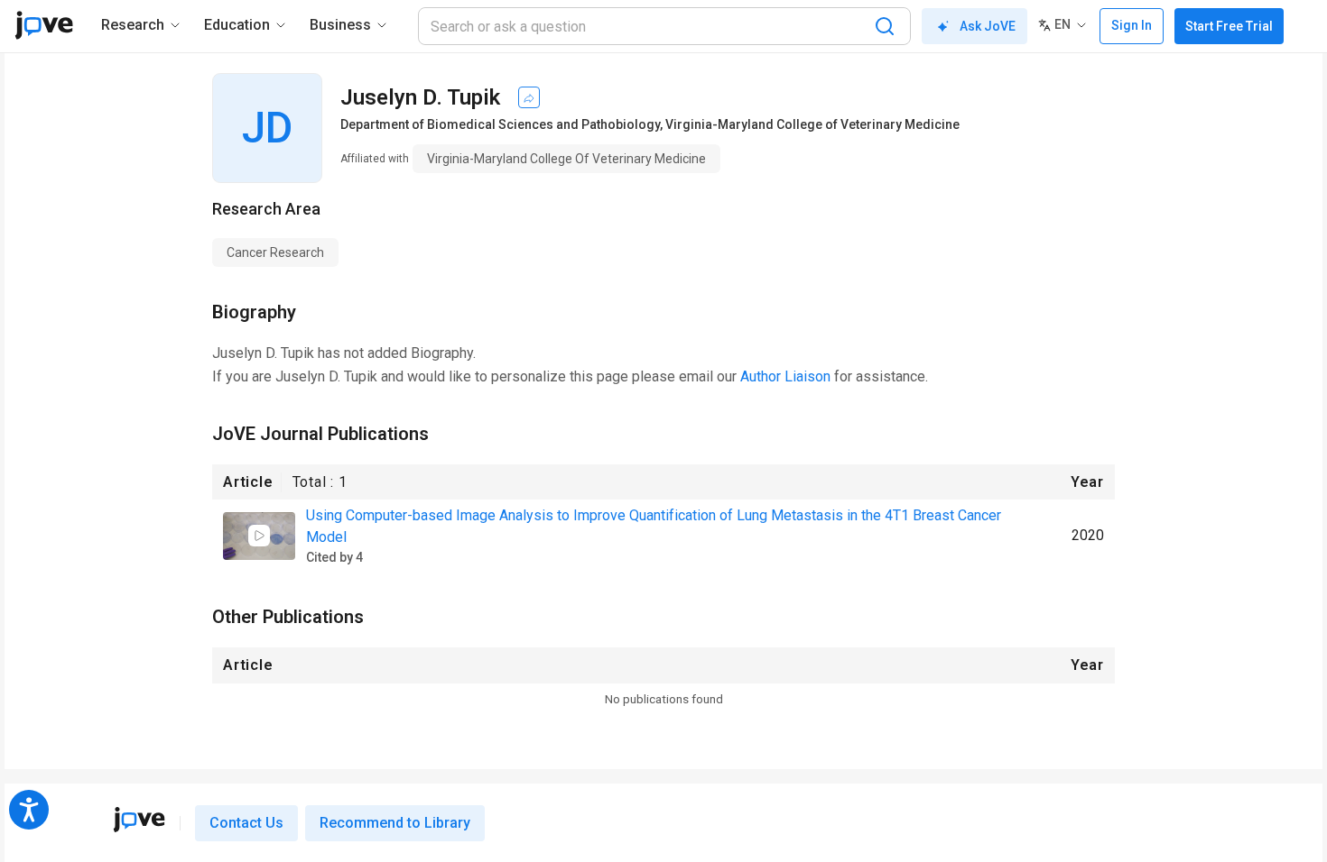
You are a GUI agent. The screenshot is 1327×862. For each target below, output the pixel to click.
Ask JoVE (988, 26)
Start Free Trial (1229, 26)
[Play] (259, 535)
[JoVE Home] (43, 25)
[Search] (885, 26)
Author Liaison (785, 376)
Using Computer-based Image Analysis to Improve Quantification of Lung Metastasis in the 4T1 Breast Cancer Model (653, 526)
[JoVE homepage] (139, 819)
